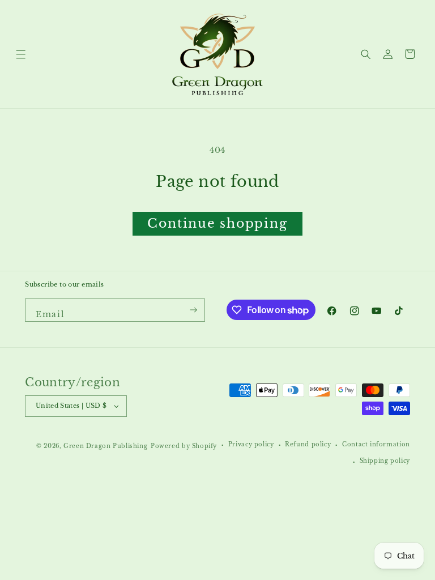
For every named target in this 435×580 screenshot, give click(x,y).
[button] (21, 54)
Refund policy (308, 444)
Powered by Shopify (184, 446)
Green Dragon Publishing (105, 446)
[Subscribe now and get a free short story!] (194, 310)
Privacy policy (251, 444)
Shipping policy (385, 461)
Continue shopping (217, 223)
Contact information (376, 444)
